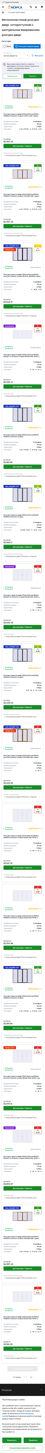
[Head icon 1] (36, 7)
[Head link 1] (15, 7)
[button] (16, 55)
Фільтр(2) (39, 56)
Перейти (32, 76)
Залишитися (12, 76)
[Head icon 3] (42, 7)
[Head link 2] (30, 7)
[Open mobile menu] (3, 7)
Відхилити (11, 1440)
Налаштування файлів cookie (22, 1448)
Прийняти (33, 1440)
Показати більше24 (24, 1369)
